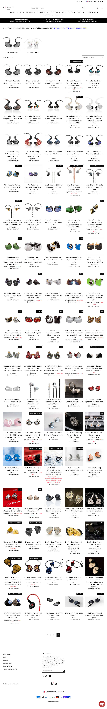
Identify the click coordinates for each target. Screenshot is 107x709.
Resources (92, 12)
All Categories (27, 12)
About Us (59, 15)
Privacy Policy (7, 666)
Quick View (12, 77)
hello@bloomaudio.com (10, 684)
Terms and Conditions (10, 669)
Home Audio (67, 12)
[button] (102, 704)
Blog (4, 657)
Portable (42, 12)
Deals (80, 12)
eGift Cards (6, 654)
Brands (12, 12)
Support (47, 15)
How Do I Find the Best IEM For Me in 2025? (70, 28)
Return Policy (7, 663)
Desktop (54, 12)
